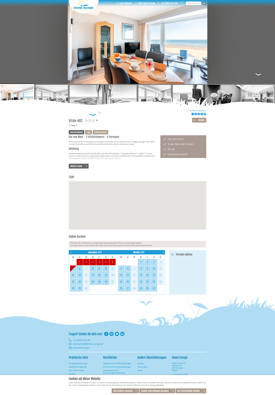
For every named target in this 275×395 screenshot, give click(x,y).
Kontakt (72, 374)
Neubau (141, 363)
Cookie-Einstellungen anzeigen (155, 390)
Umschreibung (76, 132)
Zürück (201, 120)
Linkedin (122, 334)
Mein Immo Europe (146, 3)
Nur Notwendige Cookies (188, 390)
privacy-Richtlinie (156, 385)
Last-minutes (126, 3)
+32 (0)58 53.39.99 (81, 340)
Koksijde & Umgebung (78, 367)
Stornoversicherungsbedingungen (117, 367)
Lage (89, 132)
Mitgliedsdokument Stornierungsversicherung (114, 371)
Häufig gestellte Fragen (78, 363)
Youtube (117, 334)
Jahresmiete (142, 367)
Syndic (140, 370)
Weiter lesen (76, 166)
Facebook (106, 334)
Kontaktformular (81, 347)
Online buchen (101, 132)
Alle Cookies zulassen (123, 390)
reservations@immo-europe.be (88, 344)
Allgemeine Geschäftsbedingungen (117, 363)
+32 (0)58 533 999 (169, 3)
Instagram (111, 334)
